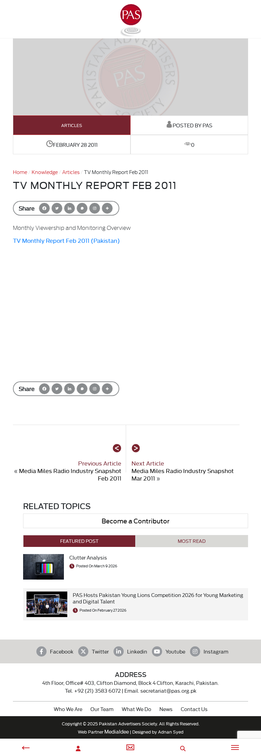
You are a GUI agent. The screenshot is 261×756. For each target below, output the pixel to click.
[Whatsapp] (82, 208)
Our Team (102, 708)
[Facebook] (44, 208)
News (166, 708)
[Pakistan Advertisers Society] (130, 34)
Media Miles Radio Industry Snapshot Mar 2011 (183, 474)
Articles (71, 125)
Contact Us (194, 708)
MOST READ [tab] (192, 540)
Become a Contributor (136, 520)
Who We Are (68, 708)
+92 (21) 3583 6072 (97, 690)
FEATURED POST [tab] (79, 540)
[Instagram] (94, 208)
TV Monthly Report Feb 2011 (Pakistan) (66, 240)
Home (20, 171)
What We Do (136, 708)
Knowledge (45, 171)
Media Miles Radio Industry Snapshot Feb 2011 (70, 474)
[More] (107, 208)
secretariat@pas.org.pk (168, 690)
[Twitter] (57, 208)
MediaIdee (116, 731)
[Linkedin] (69, 208)
